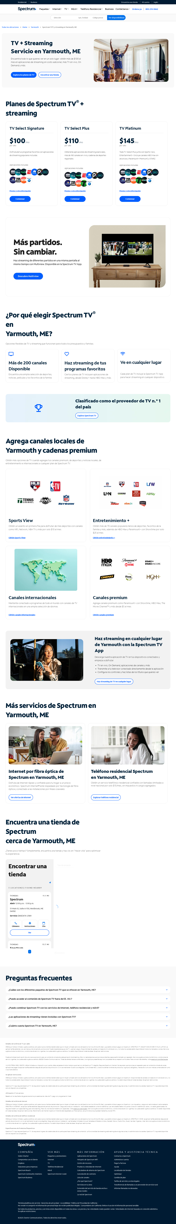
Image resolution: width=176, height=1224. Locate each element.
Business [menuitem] (109, 9)
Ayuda (116, 1167)
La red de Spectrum (84, 1194)
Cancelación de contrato (86, 1174)
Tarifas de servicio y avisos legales (126, 1181)
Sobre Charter (23, 1156)
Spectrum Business (25, 1177)
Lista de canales (83, 1177)
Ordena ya (137, 9)
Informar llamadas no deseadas (126, 1188)
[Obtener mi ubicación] (50, 882)
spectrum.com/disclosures (159, 1059)
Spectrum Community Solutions (30, 1174)
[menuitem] (22, 2)
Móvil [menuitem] (75, 9)
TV (49, 1163)
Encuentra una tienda (129, 2)
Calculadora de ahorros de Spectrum (91, 1170)
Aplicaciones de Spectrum (87, 1156)
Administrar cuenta (121, 1159)
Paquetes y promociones (57, 1156)
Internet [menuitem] (57, 9)
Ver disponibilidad (116, 17)
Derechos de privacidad (50, 1203)
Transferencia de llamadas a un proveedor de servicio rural (136, 1185)
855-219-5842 (152, 9)
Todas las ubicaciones (10, 27)
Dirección (55, 15)
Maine (25, 27)
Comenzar (20, 199)
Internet (51, 1159)
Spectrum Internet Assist (57, 1174)
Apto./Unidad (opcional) (84, 16)
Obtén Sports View (17, 537)
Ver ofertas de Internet (21, 797)
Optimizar (118, 1174)
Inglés (156, 2)
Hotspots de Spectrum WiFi (87, 1159)
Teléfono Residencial (55, 1167)
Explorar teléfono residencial (106, 797)
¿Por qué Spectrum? (84, 1181)
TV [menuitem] (66, 9)
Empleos (21, 1163)
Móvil (50, 1170)
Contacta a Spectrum (122, 1156)
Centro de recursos (84, 1163)
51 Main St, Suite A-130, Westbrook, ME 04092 (26, 909)
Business (34, 2)
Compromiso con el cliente (28, 1159)
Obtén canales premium (103, 614)
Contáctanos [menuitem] (123, 9)
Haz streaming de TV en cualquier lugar (114, 681)
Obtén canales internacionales (22, 614)
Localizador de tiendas (122, 1170)
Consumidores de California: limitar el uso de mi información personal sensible (110, 1205)
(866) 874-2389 (20, 915)
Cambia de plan (120, 1177)
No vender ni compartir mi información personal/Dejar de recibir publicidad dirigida (49, 1205)
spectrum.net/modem (80, 1109)
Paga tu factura (120, 1163)
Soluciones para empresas (27, 1167)
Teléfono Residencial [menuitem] (91, 9)
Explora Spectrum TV (86, 415)
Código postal (99, 15)
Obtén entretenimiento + (104, 537)
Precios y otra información (20, 191)
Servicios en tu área (84, 1185)
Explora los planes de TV (23, 75)
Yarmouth (35, 27)
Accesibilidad (65, 1203)
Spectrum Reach (24, 1170)
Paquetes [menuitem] (45, 9)
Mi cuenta (145, 2)
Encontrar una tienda (50, 75)
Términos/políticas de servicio (29, 1203)
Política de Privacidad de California (84, 1203)
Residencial (22, 2)
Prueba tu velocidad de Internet (89, 1167)
